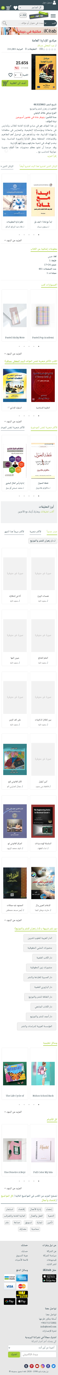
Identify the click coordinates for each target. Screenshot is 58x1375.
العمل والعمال (36, 1216)
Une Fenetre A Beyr (15, 1172)
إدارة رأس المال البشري (15, 483)
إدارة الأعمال (35, 1209)
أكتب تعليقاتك (47, 512)
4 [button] (24, 234)
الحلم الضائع (43, 658)
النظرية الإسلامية (43, 408)
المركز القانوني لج (15, 844)
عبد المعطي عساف (45, 46)
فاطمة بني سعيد (42, 787)
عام (7, 1222)
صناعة (17, 1222)
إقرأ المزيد (51, 156)
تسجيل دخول (47, 2)
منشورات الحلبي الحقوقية (40, 948)
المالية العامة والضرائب (14, 1216)
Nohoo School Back (43, 1096)
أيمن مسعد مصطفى (14, 910)
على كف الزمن (15, 720)
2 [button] (34, 234)
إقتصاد (21, 1209)
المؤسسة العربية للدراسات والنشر (36, 1026)
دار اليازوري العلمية (43, 987)
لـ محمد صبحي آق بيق (15, 488)
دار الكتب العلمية (44, 958)
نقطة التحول (43, 483)
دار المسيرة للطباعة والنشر (40, 977)
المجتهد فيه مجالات (15, 905)
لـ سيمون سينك (43, 227)
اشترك (14, 1354)
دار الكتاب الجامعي (43, 1007)
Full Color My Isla (43, 1172)
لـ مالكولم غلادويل (43, 488)
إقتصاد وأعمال (49, 1200)
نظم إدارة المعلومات (14, 222)
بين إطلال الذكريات (43, 720)
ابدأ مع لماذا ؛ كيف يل (43, 222)
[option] (43, 202)
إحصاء (49, 1209)
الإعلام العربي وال (43, 905)
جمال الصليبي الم (14, 787)
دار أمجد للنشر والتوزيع (41, 1016)
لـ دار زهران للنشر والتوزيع (42, 541)
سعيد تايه (42, 601)
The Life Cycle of (15, 1096)
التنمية (51, 1216)
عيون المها (15, 658)
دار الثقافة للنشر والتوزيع (40, 997)
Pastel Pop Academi (43, 338)
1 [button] (38, 234)
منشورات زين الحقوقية (41, 967)
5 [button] (19, 234)
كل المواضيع (7, 1196)
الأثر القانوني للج (15, 782)
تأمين (50, 1222)
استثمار (9, 1209)
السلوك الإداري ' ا (15, 408)
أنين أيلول (43, 782)
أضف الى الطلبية (18, 83)
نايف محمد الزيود (14, 848)
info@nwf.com (48, 1327)
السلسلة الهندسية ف (43, 844)
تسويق (28, 1222)
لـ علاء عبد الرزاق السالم (15, 227)
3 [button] (29, 234)
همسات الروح (43, 596)
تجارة (39, 1222)
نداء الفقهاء (42, 848)
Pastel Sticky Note (15, 338)
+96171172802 (48, 1323)
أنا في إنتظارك (15, 596)
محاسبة (35, 1229)
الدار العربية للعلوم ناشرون (40, 938)
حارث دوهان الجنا (42, 910)
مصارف (22, 1229)
